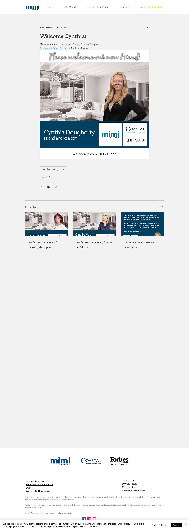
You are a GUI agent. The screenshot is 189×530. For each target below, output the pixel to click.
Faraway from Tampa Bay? (39, 481)
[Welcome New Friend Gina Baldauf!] (94, 224)
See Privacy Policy (88, 526)
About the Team (46, 176)
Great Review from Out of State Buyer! (141, 245)
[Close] (185, 525)
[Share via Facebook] (41, 186)
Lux (28, 488)
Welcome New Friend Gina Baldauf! (94, 245)
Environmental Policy (133, 491)
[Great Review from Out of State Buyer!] (142, 224)
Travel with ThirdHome (38, 491)
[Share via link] (55, 186)
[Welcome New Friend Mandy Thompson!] (46, 224)
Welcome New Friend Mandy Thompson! (43, 245)
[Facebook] (84, 519)
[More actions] (147, 27)
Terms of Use (129, 480)
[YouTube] (94, 519)
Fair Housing (129, 487)
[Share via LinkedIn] (48, 186)
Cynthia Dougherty (53, 169)
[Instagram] (89, 519)
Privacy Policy (129, 484)
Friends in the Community (39, 484)
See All (161, 206)
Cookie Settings (159, 525)
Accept (176, 525)
